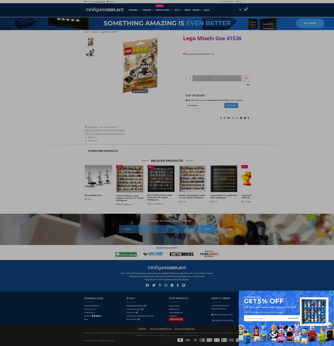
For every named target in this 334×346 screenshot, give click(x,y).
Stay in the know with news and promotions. (264, 312)
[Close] (331, 293)
